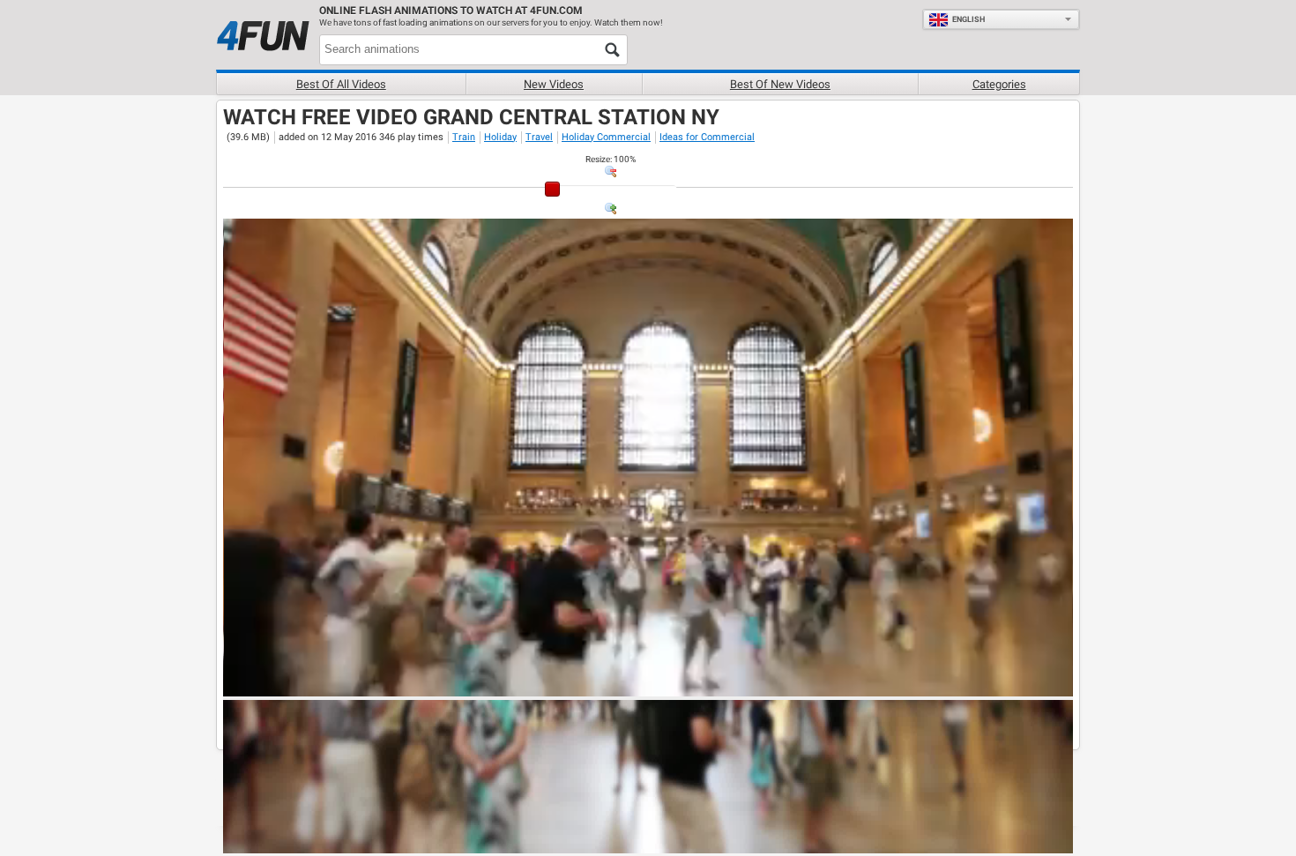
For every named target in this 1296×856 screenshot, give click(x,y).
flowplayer (947, 682)
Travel (539, 137)
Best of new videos (780, 84)
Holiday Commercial (606, 137)
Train (463, 137)
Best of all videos (341, 84)
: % (610, 159)
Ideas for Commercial (707, 137)
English (968, 19)
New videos (554, 84)
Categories (999, 84)
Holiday (500, 137)
